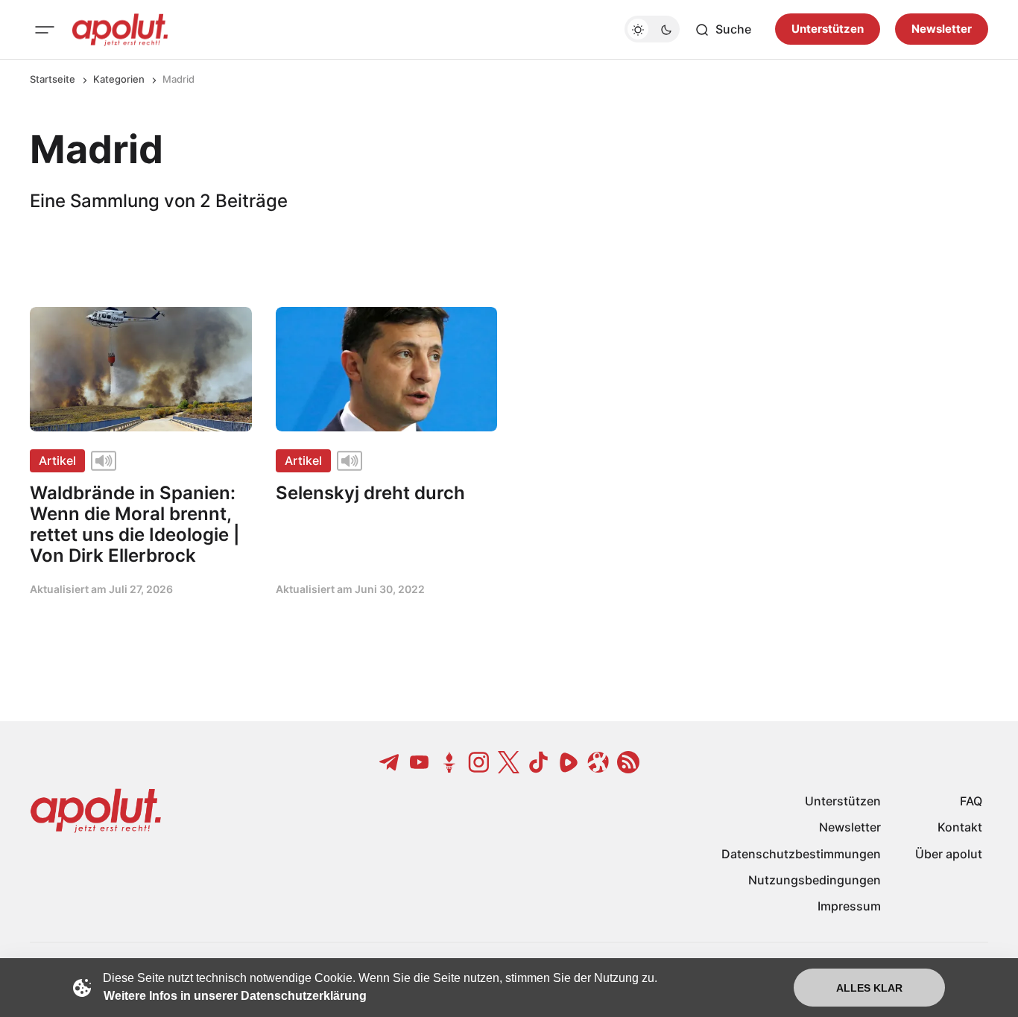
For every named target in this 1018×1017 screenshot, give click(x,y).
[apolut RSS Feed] (628, 762)
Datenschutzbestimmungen (801, 853)
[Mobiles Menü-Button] (45, 30)
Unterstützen (827, 29)
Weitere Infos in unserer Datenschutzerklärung (235, 995)
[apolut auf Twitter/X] (509, 762)
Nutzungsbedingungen (814, 879)
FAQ (971, 800)
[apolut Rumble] (568, 762)
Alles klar (869, 988)
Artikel (57, 460)
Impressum (849, 906)
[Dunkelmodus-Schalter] (652, 29)
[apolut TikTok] (539, 762)
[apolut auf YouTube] (419, 762)
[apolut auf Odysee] (598, 762)
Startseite (52, 79)
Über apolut (948, 853)
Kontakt (960, 827)
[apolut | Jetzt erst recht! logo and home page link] (120, 30)
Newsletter (941, 29)
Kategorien (119, 79)
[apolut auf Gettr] (449, 762)
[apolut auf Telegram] (390, 762)
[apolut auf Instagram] (479, 762)
